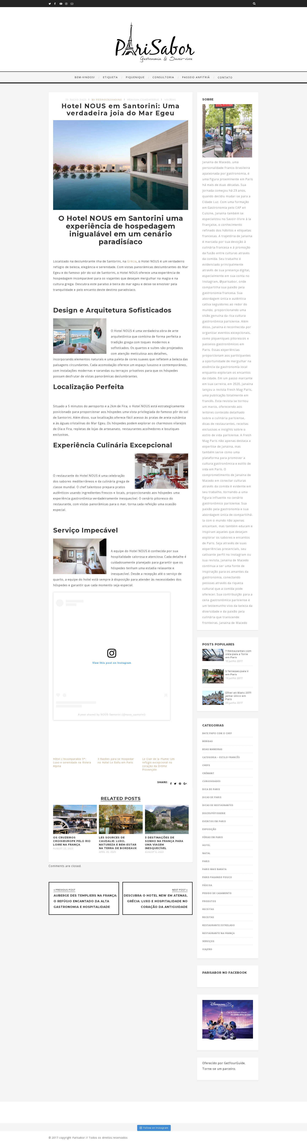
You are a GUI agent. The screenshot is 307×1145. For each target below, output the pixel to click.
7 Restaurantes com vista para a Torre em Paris (238, 654)
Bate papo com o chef (217, 733)
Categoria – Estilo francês (221, 757)
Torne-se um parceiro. (219, 1069)
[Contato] (73, 3)
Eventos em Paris (214, 821)
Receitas (208, 909)
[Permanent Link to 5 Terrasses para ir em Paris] (213, 682)
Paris (205, 861)
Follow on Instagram (155, 1127)
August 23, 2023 (63, 848)
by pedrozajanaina (107, 99)
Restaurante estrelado (218, 925)
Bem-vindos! (85, 77)
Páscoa (207, 885)
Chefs (206, 765)
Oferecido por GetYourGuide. (224, 1063)
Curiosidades (211, 781)
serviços (208, 941)
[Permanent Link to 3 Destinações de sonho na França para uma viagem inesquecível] (167, 833)
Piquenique (135, 77)
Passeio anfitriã (196, 77)
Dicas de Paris (211, 797)
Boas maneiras (212, 749)
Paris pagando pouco (217, 877)
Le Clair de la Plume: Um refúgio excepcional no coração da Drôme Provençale (158, 764)
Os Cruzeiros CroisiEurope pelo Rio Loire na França (72, 841)
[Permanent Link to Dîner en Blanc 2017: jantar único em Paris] (213, 704)
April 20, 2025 (107, 852)
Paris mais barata (214, 869)
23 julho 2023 (76, 99)
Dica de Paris (211, 789)
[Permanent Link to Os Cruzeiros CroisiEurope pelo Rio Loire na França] (75, 833)
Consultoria (163, 77)
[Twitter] (51, 3)
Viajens (170, 99)
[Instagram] (68, 3)
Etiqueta (110, 77)
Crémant (208, 773)
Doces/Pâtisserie (213, 813)
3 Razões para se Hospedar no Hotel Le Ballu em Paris (116, 760)
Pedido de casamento (217, 893)
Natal (206, 853)
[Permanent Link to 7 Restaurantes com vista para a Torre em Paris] (213, 660)
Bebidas (207, 741)
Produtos (209, 901)
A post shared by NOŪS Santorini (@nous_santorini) (112, 714)
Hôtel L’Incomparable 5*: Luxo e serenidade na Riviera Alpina (72, 762)
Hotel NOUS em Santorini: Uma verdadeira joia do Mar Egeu (120, 109)
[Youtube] (62, 3)
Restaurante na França (218, 933)
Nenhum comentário (143, 99)
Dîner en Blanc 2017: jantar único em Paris (238, 695)
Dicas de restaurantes (217, 805)
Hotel (206, 845)
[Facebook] (57, 3)
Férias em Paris (212, 837)
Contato (225, 77)
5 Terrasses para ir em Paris (237, 673)
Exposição (209, 829)
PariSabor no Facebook (224, 972)
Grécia (132, 261)
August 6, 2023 (154, 852)
